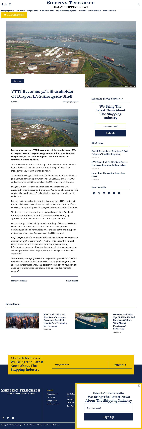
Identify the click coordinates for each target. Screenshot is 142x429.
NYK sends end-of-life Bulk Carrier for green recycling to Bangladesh (109, 163)
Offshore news (94, 10)
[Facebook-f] (2, 4)
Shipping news (7, 10)
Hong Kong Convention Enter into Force (108, 174)
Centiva (57, 425)
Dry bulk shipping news (66, 10)
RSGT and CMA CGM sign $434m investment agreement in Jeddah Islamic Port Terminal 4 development (55, 320)
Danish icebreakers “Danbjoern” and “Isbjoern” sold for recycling (110, 152)
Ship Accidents (109, 10)
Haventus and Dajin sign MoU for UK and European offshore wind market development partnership (124, 321)
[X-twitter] (6, 4)
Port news (20, 10)
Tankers (82, 10)
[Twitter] (8, 418)
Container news (47, 10)
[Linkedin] (10, 4)
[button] (139, 4)
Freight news (32, 10)
